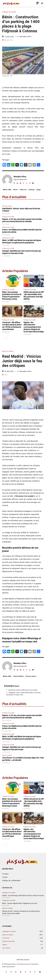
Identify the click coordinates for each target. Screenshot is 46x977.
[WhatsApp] (30, 182)
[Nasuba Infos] (11, 4)
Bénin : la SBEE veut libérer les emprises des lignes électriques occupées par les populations (21, 241)
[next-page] (7, 338)
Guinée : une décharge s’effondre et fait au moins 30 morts (23, 895)
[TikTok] (23, 182)
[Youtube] (33, 182)
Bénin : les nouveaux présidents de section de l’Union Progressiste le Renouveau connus (11, 295)
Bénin (15, 189)
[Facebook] (6, 972)
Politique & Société (9, 12)
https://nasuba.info (20, 179)
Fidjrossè (23, 189)
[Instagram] (14, 182)
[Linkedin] (17, 182)
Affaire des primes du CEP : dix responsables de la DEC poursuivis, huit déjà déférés (34, 295)
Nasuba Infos (25, 37)
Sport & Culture (7, 206)
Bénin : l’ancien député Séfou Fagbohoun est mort (19, 903)
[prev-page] (3, 338)
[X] (26, 182)
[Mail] (20, 182)
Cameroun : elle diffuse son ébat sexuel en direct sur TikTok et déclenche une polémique (12, 325)
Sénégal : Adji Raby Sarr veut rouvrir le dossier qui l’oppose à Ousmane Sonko (21, 252)
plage (38, 189)
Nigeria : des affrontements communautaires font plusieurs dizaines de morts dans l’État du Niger (34, 327)
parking (31, 189)
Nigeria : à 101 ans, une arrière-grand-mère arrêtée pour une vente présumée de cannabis (22, 220)
